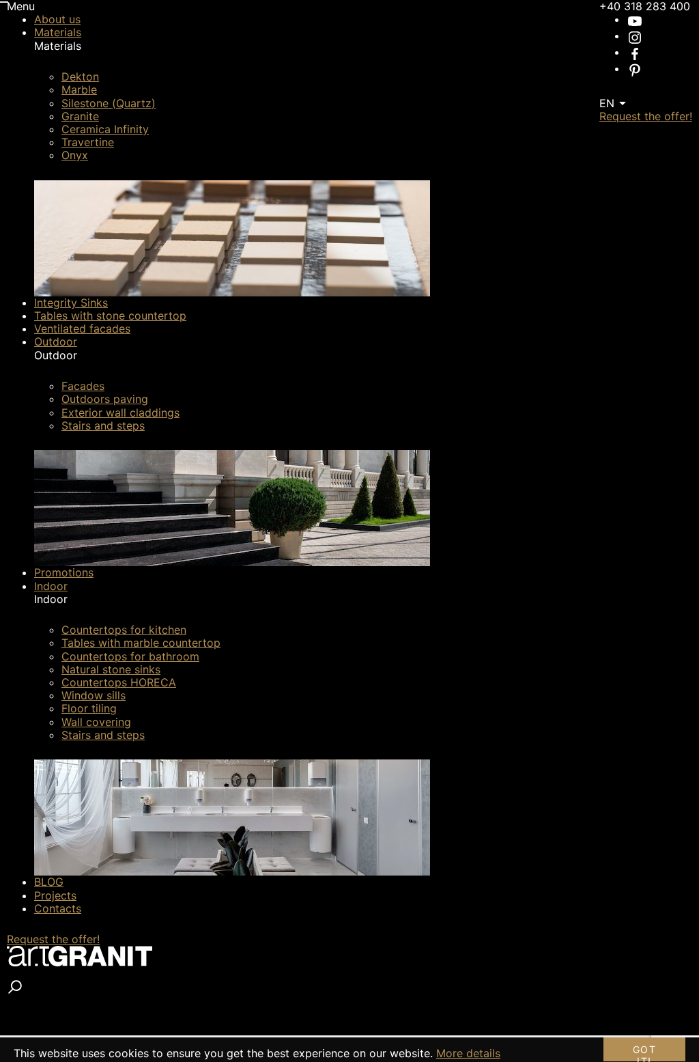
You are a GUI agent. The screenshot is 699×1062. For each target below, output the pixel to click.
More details (468, 1053)
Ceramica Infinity (105, 129)
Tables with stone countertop (110, 315)
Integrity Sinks (71, 302)
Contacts (57, 908)
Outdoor (55, 341)
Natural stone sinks (110, 669)
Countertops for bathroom (130, 656)
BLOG (48, 882)
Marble (79, 89)
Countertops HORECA (118, 682)
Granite (80, 116)
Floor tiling (89, 708)
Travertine (87, 142)
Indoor (51, 586)
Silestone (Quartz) (108, 103)
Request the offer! (53, 939)
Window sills (93, 695)
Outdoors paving (104, 399)
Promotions (64, 572)
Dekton (80, 76)
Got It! (644, 1052)
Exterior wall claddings (120, 412)
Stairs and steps (103, 425)
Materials (57, 32)
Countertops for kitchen (123, 630)
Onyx (74, 155)
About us (57, 19)
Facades (82, 386)
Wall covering (96, 722)
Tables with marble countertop (140, 642)
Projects (55, 895)
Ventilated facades (82, 328)
